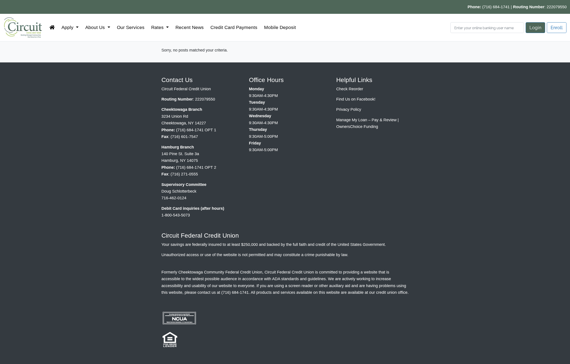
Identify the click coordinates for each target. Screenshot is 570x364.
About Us (95, 27)
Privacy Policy (348, 109)
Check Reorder (349, 89)
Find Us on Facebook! (355, 99)
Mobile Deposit (280, 27)
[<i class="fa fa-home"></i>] (52, 27)
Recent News (189, 27)
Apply (68, 27)
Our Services (131, 27)
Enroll (557, 27)
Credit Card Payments (233, 27)
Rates (158, 27)
